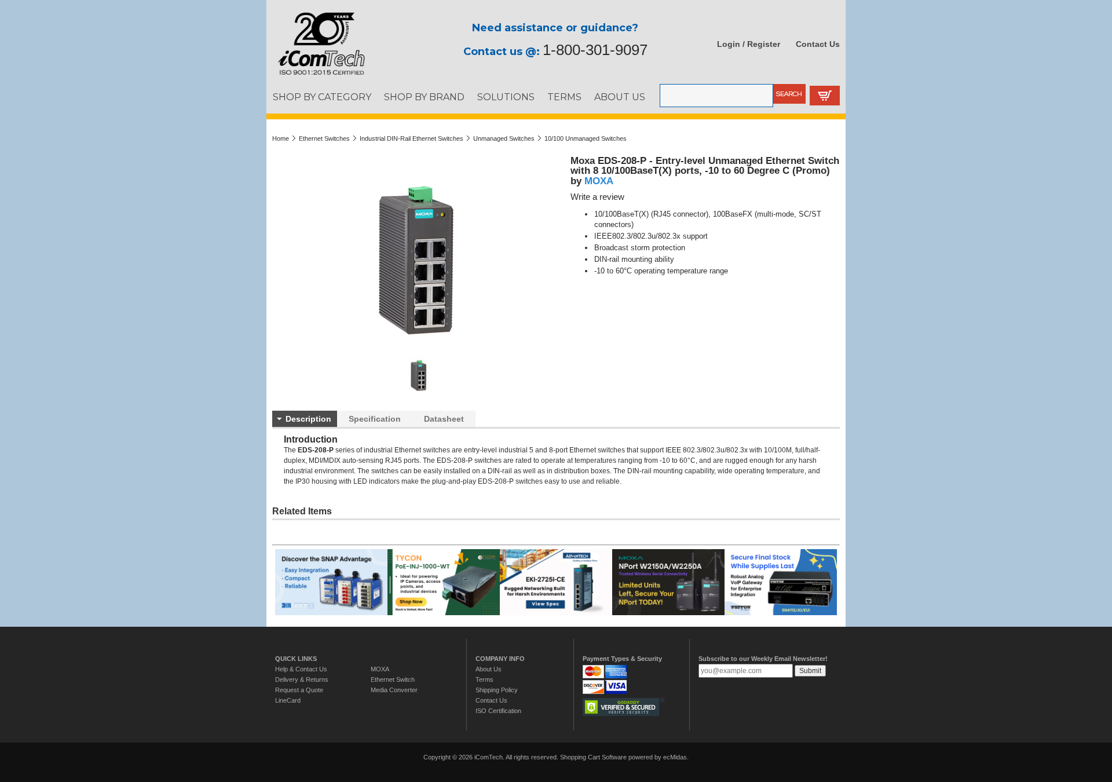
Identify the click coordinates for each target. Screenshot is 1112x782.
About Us (488, 669)
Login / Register (748, 44)
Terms (484, 679)
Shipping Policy (496, 689)
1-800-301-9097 (595, 50)
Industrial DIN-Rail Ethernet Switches (411, 138)
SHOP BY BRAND (424, 97)
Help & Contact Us (301, 669)
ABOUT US (619, 97)
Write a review (597, 197)
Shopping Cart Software (593, 757)
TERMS (564, 97)
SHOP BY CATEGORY (322, 97)
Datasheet (444, 418)
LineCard (288, 700)
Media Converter (394, 689)
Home (280, 138)
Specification (375, 418)
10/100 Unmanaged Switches (585, 138)
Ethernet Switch (393, 679)
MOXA (598, 181)
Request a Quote (299, 689)
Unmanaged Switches (504, 138)
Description (308, 418)
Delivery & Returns (301, 679)
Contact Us (818, 44)
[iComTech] (315, 75)
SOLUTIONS (506, 97)
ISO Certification (498, 710)
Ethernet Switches (324, 138)
